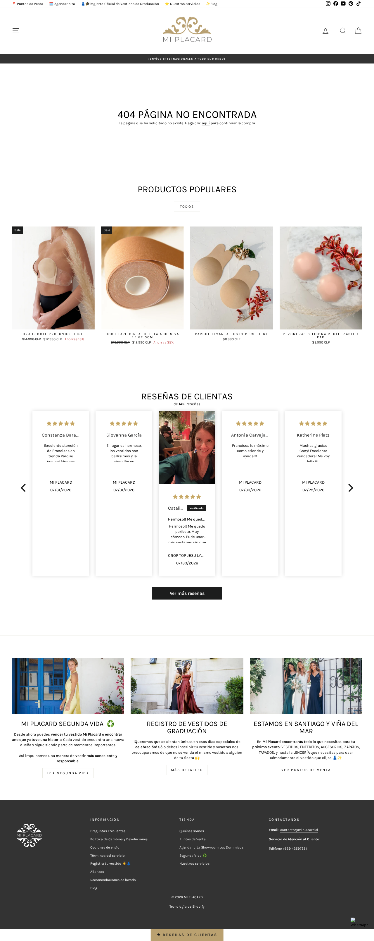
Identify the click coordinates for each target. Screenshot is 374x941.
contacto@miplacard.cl (299, 830)
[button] (25, 488)
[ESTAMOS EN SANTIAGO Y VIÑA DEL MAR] (306, 686)
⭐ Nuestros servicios (182, 4)
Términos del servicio (107, 856)
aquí (206, 123)
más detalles (187, 770)
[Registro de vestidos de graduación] (187, 686)
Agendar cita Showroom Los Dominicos (211, 847)
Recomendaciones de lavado (113, 880)
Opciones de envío (105, 847)
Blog (93, 888)
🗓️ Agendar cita (62, 4)
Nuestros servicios (194, 863)
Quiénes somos (191, 831)
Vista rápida (53, 323)
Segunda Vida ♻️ (193, 856)
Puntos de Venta (192, 839)
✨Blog (211, 4)
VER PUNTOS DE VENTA (306, 770)
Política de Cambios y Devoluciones (119, 839)
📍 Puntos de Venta (27, 4)
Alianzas (97, 872)
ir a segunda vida (68, 773)
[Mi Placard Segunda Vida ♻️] (68, 686)
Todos (187, 207)
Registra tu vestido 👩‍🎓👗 (110, 863)
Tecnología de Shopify (187, 906)
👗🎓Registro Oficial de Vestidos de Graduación (120, 4)
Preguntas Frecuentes (107, 831)
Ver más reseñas (187, 593)
